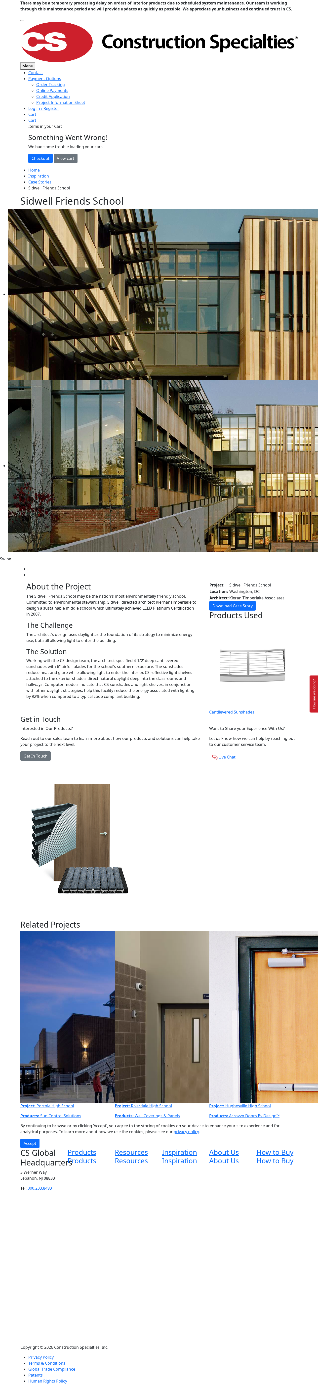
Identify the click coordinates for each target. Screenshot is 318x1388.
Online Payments (52, 90)
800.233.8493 (40, 1188)
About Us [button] (224, 1152)
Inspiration (38, 176)
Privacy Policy (41, 1357)
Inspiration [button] (179, 1152)
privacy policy (186, 1131)
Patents (35, 1375)
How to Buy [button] (274, 1152)
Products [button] (82, 1152)
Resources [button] (131, 1152)
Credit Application (53, 96)
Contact (35, 72)
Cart (32, 114)
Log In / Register (43, 108)
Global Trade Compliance (51, 1369)
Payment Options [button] (44, 78)
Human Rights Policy (47, 1381)
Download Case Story (232, 606)
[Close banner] (22, 20)
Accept (30, 1143)
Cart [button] (32, 120)
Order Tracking (50, 84)
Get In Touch (35, 756)
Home (34, 170)
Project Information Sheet (60, 102)
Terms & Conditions (46, 1363)
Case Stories (39, 182)
